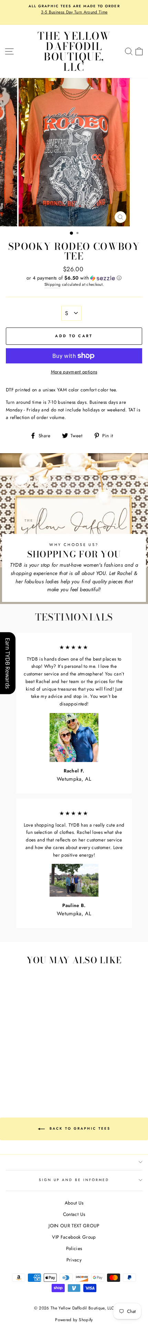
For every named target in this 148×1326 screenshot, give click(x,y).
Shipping (52, 284)
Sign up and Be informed (74, 1179)
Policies (74, 1248)
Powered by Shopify (74, 1320)
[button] (74, 277)
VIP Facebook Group (74, 1237)
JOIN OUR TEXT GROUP (74, 1225)
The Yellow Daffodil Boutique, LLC (74, 51)
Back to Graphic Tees (78, 1128)
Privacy (74, 1259)
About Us (74, 1202)
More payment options (74, 371)
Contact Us (74, 1214)
